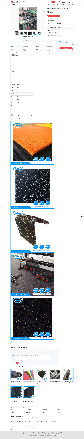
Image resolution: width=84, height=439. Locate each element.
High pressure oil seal (13, 410)
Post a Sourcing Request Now (34, 362)
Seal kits (59, 409)
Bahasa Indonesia (66, 433)
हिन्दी (53, 433)
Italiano (38, 433)
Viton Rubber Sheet (36, 421)
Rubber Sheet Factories (31, 425)
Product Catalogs (22, 407)
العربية (46, 433)
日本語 (51, 433)
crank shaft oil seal (44, 409)
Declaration (51, 435)
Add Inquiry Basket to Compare (28, 36)
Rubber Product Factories (22, 425)
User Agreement (47, 435)
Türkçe (59, 433)
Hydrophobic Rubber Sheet (53, 421)
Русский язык (34, 433)
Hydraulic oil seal (28, 409)
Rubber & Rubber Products (19, 6)
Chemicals (14, 6)
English (21, 433)
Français (31, 433)
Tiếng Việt (62, 433)
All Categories (13, 4)
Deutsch (40, 433)
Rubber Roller (13, 421)
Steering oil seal (28, 412)
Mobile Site (61, 432)
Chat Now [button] (67, 15)
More (11, 429)
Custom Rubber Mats (47, 425)
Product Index (57, 432)
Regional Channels (52, 432)
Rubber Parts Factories (39, 425)
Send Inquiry (54, 15)
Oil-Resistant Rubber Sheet (44, 421)
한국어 (49, 433)
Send (17, 362)
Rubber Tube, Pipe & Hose (20, 421)
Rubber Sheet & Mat (25, 6)
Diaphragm (12, 412)
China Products (25, 432)
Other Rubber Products (28, 421)
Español (24, 433)
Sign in (73, 2)
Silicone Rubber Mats (62, 425)
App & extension (63, 4)
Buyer (53, 4)
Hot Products (20, 432)
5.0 (62, 42)
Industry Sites (47, 432)
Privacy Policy (55, 435)
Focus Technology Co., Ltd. (36, 435)
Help (57, 4)
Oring (42, 410)
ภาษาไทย (56, 433)
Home (11, 6)
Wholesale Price (43, 432)
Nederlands (43, 433)
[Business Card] (72, 44)
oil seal (11, 409)
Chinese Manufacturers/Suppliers (32, 432)
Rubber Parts (59, 410)
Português (27, 433)
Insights (64, 432)
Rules (73, 4)
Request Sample (63, 18)
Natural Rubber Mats (55, 425)
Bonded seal (43, 412)
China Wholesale (38, 432)
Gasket (59, 412)
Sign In (49, 35)
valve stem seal (28, 410)
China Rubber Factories (14, 425)
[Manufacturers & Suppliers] (15, 2)
